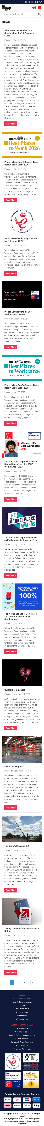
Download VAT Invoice (22, 1049)
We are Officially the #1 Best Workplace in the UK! (18, 313)
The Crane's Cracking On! (16, 845)
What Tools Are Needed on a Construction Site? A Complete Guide (19, 33)
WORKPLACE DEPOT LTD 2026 (22, 1114)
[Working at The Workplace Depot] (13, 1079)
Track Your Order (22, 1028)
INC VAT (30, 2)
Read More (11, 123)
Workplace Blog (22, 1019)
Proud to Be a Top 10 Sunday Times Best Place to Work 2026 (21, 163)
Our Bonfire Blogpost (14, 689)
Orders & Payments (22, 1038)
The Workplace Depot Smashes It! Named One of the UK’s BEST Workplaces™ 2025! (21, 464)
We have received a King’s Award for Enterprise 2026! (20, 240)
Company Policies (25, 1121)
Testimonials (22, 1015)
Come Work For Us (22, 1009)
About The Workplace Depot (22, 998)
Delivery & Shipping (22, 1032)
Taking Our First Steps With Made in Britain (21, 930)
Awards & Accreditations (22, 1002)
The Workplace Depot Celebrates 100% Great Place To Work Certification (20, 616)
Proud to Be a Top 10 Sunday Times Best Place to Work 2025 (21, 386)
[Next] (32, 982)
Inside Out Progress (14, 766)
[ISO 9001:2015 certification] (31, 1061)
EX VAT (39, 2)
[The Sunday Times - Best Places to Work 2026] (31, 1079)
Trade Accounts (22, 1045)
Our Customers (22, 1012)
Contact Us (22, 1005)
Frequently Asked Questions (22, 1042)
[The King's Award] (13, 1061)
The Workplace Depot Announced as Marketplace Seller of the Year (20, 539)
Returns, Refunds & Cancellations (22, 1035)
